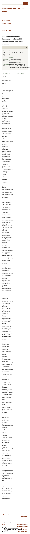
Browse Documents (7, 16)
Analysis (4, 27)
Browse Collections (6, 20)
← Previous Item (6, 515)
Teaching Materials (6, 23)
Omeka (3, 524)
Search (27, 3)
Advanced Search (24, 3)
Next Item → (24, 516)
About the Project (6, 30)
